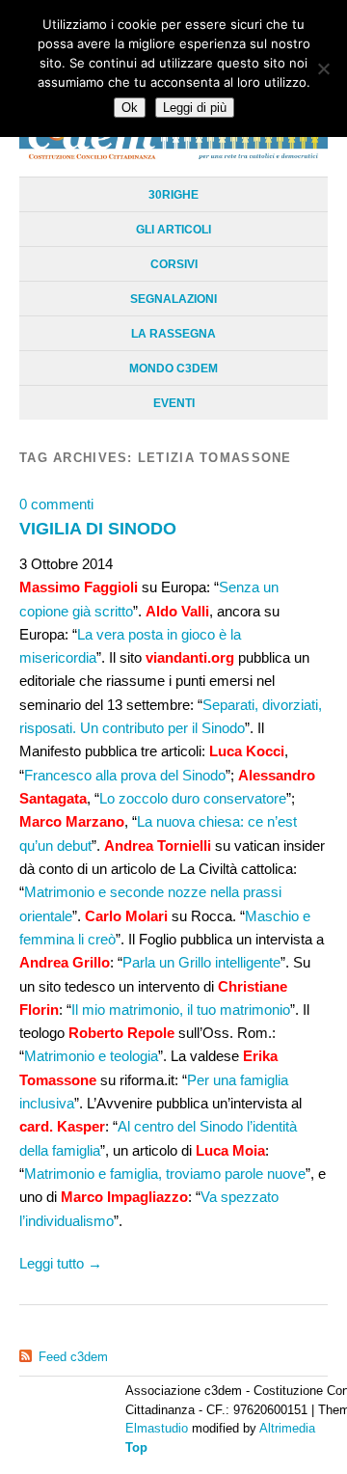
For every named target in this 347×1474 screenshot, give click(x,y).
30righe (173, 195)
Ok (129, 107)
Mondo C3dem (173, 368)
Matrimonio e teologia (91, 1056)
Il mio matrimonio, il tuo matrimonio (180, 1009)
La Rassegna (173, 334)
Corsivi (174, 264)
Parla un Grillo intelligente (201, 962)
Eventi (174, 403)
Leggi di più (195, 107)
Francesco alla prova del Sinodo (125, 775)
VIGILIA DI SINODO (97, 528)
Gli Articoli (173, 229)
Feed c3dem (73, 1357)
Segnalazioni (173, 299)
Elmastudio (156, 1428)
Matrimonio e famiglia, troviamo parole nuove (165, 1173)
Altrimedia (287, 1428)
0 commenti (56, 504)
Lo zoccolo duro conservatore (192, 798)
